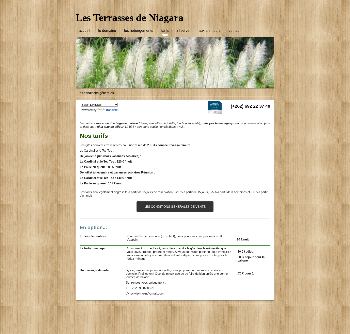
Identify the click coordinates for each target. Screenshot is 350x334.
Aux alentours (210, 31)
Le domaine (107, 31)
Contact (234, 31)
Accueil (84, 31)
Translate (112, 110)
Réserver (184, 31)
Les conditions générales (96, 93)
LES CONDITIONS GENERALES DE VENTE (175, 206)
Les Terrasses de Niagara (130, 17)
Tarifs (165, 31)
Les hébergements (138, 31)
